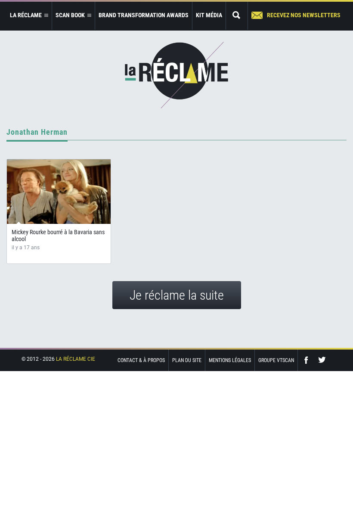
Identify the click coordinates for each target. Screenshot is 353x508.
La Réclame (176, 75)
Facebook (308, 360)
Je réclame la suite (177, 295)
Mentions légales (230, 360)
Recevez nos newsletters (304, 15)
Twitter (322, 360)
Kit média (209, 15)
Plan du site (186, 360)
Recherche (237, 16)
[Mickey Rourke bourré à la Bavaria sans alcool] (59, 191)
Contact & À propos (141, 360)
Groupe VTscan (276, 360)
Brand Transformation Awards (144, 15)
